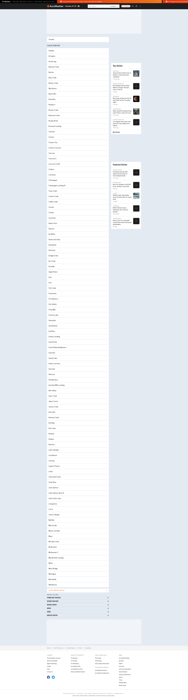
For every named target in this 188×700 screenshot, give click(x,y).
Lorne (51, 509)
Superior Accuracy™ (49, 2)
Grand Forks (53, 342)
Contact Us (50, 672)
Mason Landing (54, 531)
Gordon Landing (54, 337)
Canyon (51, 137)
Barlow (51, 72)
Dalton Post (53, 223)
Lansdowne (53, 455)
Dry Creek (52, 261)
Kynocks (51, 445)
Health (120, 663)
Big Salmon (53, 88)
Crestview (52, 218)
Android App (98, 661)
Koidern (51, 439)
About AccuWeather (52, 661)
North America (58, 648)
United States (71, 648)
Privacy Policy (84, 695)
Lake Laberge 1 (54, 450)
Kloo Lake (52, 428)
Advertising (38, 2)
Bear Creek (52, 78)
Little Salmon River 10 (56, 493)
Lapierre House (54, 466)
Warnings (16, 2)
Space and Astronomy (125, 674)
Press (48, 669)
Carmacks (52, 175)
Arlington (52, 56)
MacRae (51, 520)
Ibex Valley (52, 391)
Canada (51, 39)
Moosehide (52, 579)
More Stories (116, 132)
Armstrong (52, 62)
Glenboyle (52, 320)
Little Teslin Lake (55, 498)
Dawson (51, 229)
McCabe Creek (54, 542)
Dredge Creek (53, 256)
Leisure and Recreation (125, 669)
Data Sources (110, 695)
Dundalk (52, 267)
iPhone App (98, 658)
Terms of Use (76, 695)
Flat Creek (52, 288)
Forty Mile (52, 310)
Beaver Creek (53, 83)
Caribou (51, 169)
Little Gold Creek (55, 477)
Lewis (51, 471)
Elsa (50, 277)
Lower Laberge (54, 515)
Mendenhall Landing (56, 558)
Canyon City (53, 142)
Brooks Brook (53, 121)
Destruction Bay (54, 240)
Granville (52, 353)
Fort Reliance (53, 299)
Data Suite (23, 2)
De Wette (52, 234)
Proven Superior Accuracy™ (54, 658)
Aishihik (51, 51)
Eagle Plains (53, 272)
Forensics (30, 2)
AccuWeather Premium (101, 670)
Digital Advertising (52, 663)
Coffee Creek (53, 202)
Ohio (80, 648)
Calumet (52, 132)
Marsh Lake (53, 525)
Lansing (51, 461)
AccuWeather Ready (124, 658)
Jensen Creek (53, 407)
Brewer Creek (53, 110)
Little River (52, 482)
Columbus (88, 648)
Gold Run (52, 331)
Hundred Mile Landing (57, 385)
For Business (6, 2)
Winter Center (122, 685)
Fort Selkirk (53, 304)
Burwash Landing (55, 126)
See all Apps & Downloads (102, 663)
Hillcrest (52, 374)
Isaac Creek (53, 396)
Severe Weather (123, 672)
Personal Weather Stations (78, 672)
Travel (120, 680)
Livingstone (53, 504)
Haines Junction (54, 364)
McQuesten (53, 547)
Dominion (52, 250)
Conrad (51, 207)
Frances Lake (53, 315)
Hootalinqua (53, 380)
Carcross (52, 153)
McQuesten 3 (53, 552)
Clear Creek (53, 191)
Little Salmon (53, 488)
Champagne (53, 180)
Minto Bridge (53, 569)
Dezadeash (52, 245)
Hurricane (121, 666)
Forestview (52, 293)
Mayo (50, 536)
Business (121, 661)
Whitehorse (53, 585)
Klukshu (51, 434)
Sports (120, 677)
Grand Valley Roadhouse (57, 347)
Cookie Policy (92, 695)
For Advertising (75, 663)
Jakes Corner (53, 401)
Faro (50, 283)
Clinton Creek (53, 196)
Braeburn (52, 105)
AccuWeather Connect (76, 669)
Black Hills (52, 94)
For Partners (74, 661)
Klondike (52, 423)
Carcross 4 (52, 159)
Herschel (52, 369)
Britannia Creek (54, 115)
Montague (52, 574)
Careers (49, 666)
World (49, 648)
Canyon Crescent (55, 148)
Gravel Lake (53, 358)
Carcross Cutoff (54, 164)
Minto (51, 563)
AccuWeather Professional (102, 673)
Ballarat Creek (54, 67)
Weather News (123, 683)
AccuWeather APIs (75, 666)
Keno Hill (52, 412)
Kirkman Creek (54, 418)
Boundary (52, 99)
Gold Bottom (53, 326)
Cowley (51, 213)
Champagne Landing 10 (57, 186)
